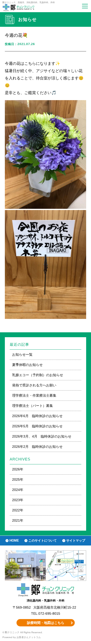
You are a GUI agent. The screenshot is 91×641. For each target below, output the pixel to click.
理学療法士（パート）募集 (32, 406)
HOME (14, 540)
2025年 (17, 479)
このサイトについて (42, 540)
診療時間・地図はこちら (45, 623)
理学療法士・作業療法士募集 (34, 395)
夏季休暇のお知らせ (27, 365)
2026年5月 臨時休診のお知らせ (37, 426)
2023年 (17, 500)
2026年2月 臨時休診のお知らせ (37, 447)
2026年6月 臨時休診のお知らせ (37, 416)
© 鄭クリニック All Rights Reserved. (22, 632)
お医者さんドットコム (29, 637)
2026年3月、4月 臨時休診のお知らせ (41, 436)
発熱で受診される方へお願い (34, 385)
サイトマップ (75, 540)
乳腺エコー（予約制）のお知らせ (37, 375)
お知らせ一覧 (22, 354)
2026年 (17, 469)
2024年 (17, 490)
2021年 (17, 520)
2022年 (17, 510)
